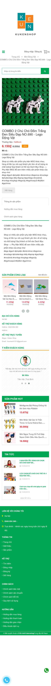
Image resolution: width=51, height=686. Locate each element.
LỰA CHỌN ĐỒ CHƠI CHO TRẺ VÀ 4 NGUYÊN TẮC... (33, 474)
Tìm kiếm (7, 563)
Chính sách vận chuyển (13, 593)
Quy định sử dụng (10, 600)
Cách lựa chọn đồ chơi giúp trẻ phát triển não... (33, 487)
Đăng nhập (28, 51)
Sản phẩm (7, 550)
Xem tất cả (42, 275)
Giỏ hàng (7, 575)
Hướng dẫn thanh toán (12, 618)
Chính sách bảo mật (11, 589)
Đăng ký (38, 51)
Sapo (46, 633)
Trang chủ (7, 542)
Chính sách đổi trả (10, 596)
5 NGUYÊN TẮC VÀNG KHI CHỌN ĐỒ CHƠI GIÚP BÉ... (32, 461)
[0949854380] (46, 670)
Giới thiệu (7, 546)
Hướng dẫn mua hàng (12, 614)
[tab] (25, 201)
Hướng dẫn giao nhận (12, 622)
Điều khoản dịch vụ (11, 626)
